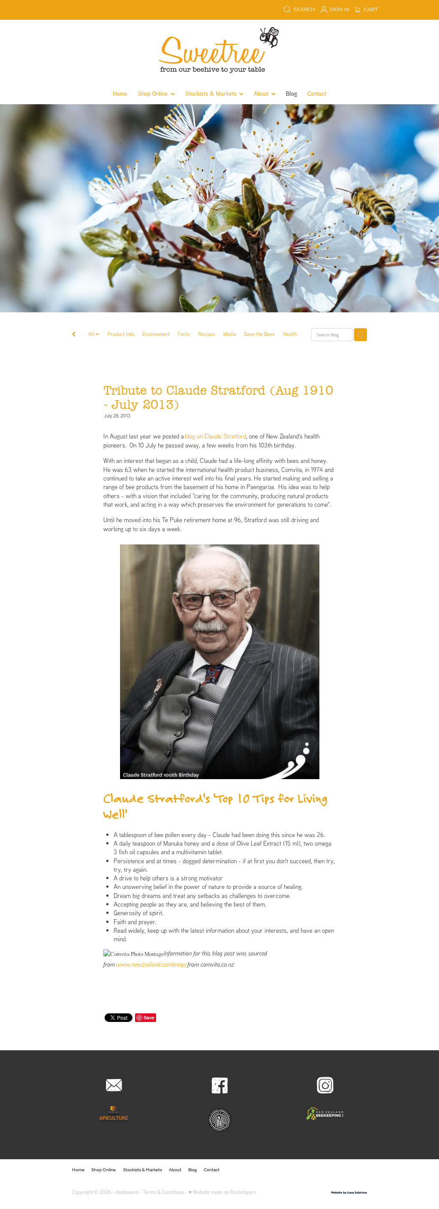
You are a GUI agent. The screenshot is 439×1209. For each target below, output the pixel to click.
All (92, 334)
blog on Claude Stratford (215, 436)
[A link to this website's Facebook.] (319, 1170)
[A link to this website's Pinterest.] (346, 1170)
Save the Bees (259, 334)
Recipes (206, 334)
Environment (156, 334)
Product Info (121, 334)
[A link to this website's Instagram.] (332, 1170)
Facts (183, 334)
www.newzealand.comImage (151, 964)
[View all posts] (73, 335)
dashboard (127, 1192)
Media (229, 334)
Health (290, 334)
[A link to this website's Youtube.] (359, 1170)
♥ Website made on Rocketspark (222, 1192)
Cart (370, 9)
